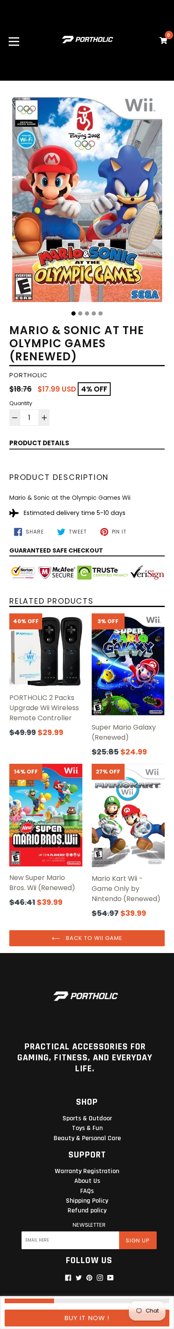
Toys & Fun (87, 1128)
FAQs (87, 1191)
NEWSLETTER (89, 1225)
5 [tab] (100, 313)
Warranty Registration (87, 1171)
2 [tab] (80, 313)
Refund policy (87, 1210)
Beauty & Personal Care (87, 1138)
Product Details (39, 442)
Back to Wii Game (93, 938)
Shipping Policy (87, 1200)
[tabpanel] (87, 198)
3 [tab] (87, 313)
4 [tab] (94, 313)
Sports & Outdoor (87, 1118)
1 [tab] (73, 313)
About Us (87, 1180)
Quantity (20, 403)
